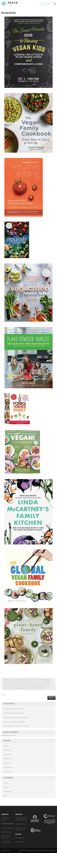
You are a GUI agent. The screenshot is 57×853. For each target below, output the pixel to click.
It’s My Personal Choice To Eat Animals (13, 713)
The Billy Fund (5, 842)
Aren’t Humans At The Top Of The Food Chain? (16, 726)
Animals (5, 783)
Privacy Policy (19, 841)
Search (3, 694)
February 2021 (7, 750)
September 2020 (8, 767)
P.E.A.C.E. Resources (7, 828)
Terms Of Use (19, 837)
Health (5, 796)
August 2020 (6, 771)
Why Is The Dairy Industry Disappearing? (14, 721)
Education (6, 787)
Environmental (7, 791)
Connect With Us (20, 824)
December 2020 (7, 758)
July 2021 (5, 745)
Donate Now (47, 3)
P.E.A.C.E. (13, 2)
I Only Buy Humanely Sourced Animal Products (16, 717)
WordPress (52, 850)
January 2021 (7, 754)
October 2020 (7, 763)
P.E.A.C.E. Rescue (6, 832)
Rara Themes (38, 850)
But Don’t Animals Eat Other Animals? (13, 709)
